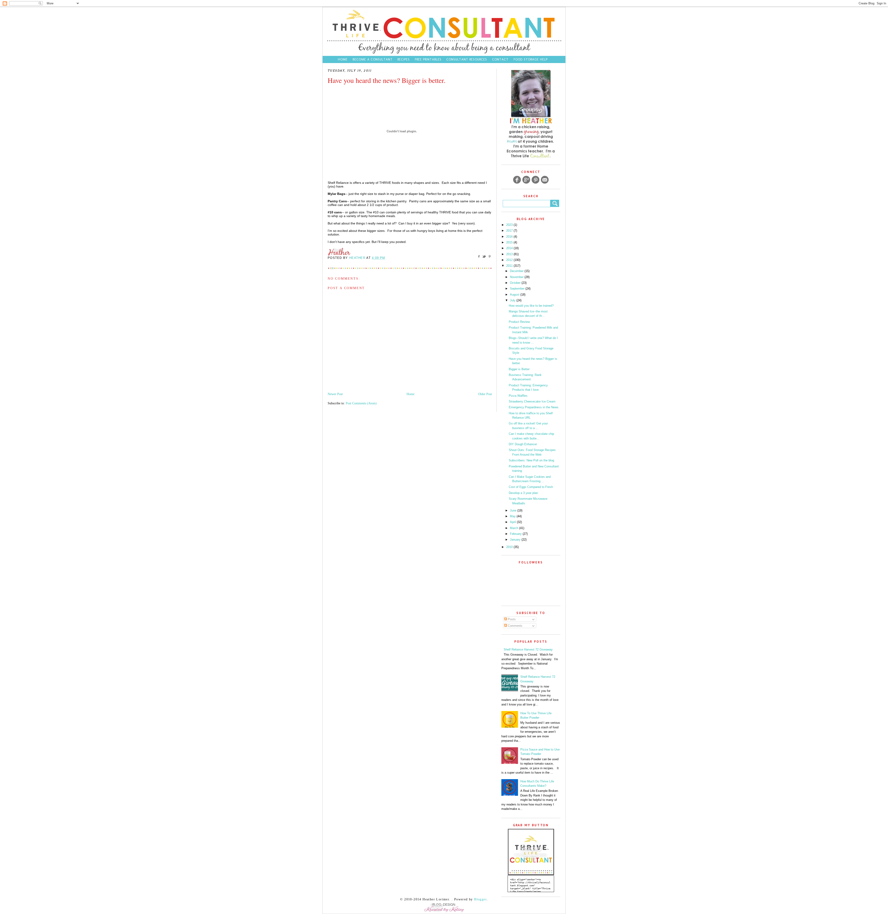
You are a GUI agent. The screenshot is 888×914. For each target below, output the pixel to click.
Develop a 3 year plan (523, 493)
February (516, 534)
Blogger (480, 899)
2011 (510, 265)
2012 (510, 260)
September (517, 288)
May (513, 516)
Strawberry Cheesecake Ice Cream (532, 401)
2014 (510, 248)
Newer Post (335, 394)
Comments (514, 625)
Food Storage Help (531, 59)
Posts (511, 619)
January (515, 539)
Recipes (404, 59)
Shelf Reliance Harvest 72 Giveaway (528, 649)
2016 (510, 236)
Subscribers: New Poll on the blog (531, 460)
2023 (510, 225)
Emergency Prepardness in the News (533, 407)
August (515, 294)
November (517, 277)
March (514, 528)
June (513, 510)
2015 (510, 242)
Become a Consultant (373, 59)
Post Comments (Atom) (361, 403)
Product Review (519, 322)
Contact (501, 59)
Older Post (485, 394)
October (515, 282)
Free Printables (428, 59)
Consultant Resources (466, 59)
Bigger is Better (519, 369)
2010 (510, 547)
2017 (510, 230)
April (513, 522)
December (517, 271)
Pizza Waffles (518, 395)
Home (343, 59)
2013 (510, 254)
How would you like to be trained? (531, 305)
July (513, 300)
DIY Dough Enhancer (523, 444)
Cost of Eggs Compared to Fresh (531, 487)
